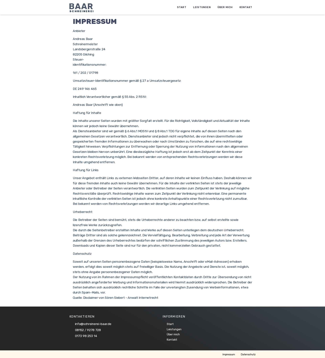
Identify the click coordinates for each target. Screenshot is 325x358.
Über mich (225, 7)
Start (181, 7)
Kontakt (246, 7)
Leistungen (202, 7)
